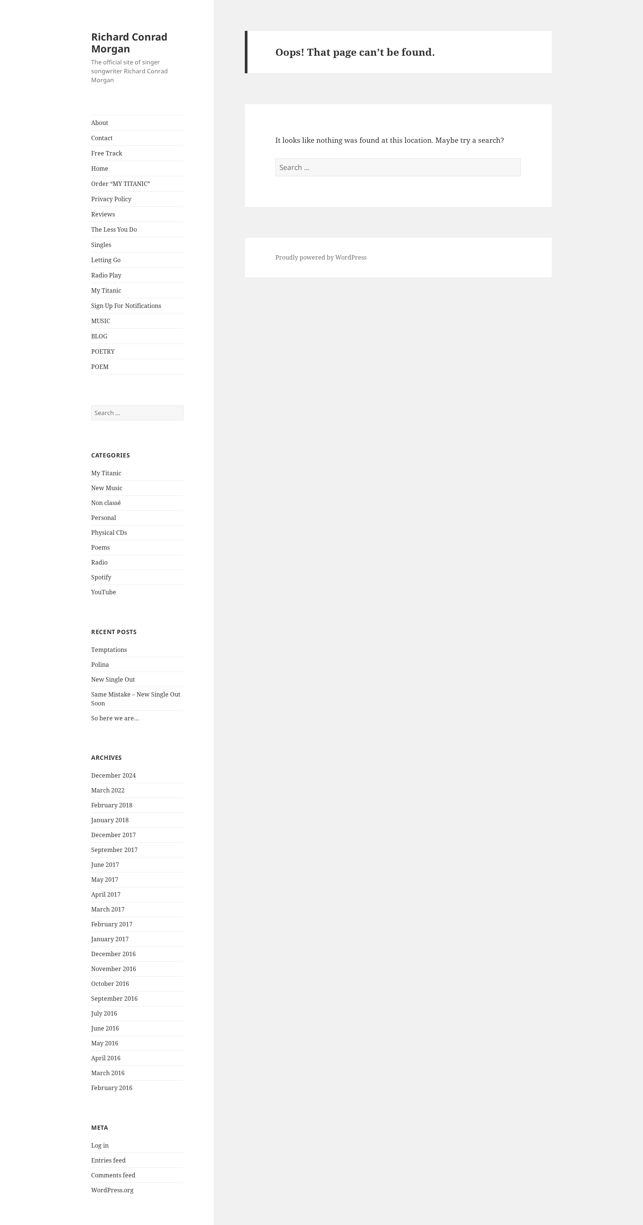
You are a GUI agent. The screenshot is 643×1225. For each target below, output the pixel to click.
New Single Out (113, 679)
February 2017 (111, 924)
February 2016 (111, 1088)
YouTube (103, 592)
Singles (101, 245)
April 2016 (106, 1058)
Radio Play (106, 275)
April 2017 (106, 894)
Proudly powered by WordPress (321, 257)
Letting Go (106, 260)
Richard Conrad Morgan (129, 42)
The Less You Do (114, 229)
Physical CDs (109, 532)
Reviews (103, 214)
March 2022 (108, 790)
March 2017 (108, 909)
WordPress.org (112, 1190)
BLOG (99, 336)
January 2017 (110, 939)
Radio (99, 562)
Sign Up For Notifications (126, 306)
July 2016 (104, 1013)
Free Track (106, 153)
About (99, 123)
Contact (102, 138)
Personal (103, 518)
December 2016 (113, 954)
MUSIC (100, 321)
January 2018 (110, 820)
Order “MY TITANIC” (120, 184)
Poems (100, 547)
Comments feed (113, 1175)
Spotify (101, 577)
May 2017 (104, 879)
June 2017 (105, 865)
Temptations (109, 650)
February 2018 (111, 805)
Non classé (106, 503)
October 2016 (110, 984)
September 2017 (114, 850)
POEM (100, 367)
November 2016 (113, 969)
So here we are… (115, 718)
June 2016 (105, 1028)
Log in (100, 1145)
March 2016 (108, 1073)
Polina (100, 664)
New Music (106, 488)
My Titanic (106, 290)
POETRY (103, 351)
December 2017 (113, 835)
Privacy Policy (111, 199)
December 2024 (113, 775)
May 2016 (104, 1043)
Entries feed (108, 1160)
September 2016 (114, 998)
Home (99, 168)
